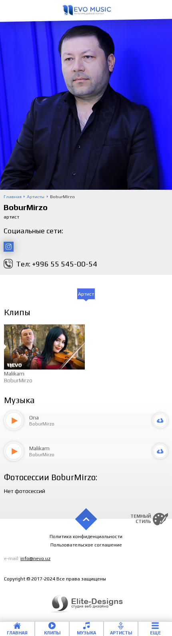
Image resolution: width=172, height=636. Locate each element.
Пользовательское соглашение (86, 545)
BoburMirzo (18, 380)
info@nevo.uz (35, 558)
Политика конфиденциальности (86, 536)
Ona (34, 417)
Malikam (14, 373)
